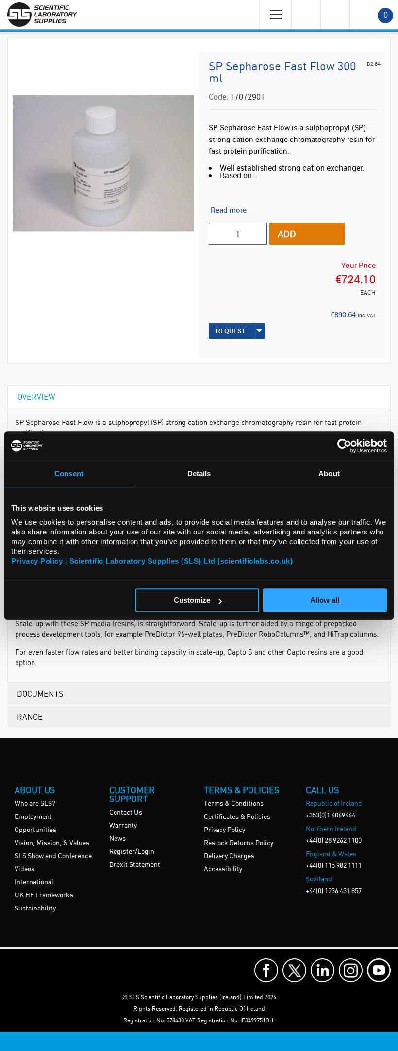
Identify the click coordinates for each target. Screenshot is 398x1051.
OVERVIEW (36, 397)
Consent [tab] (68, 474)
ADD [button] (287, 234)
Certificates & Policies (237, 817)
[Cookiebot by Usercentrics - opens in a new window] (344, 446)
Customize (192, 600)
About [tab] (329, 474)
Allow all (324, 600)
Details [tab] (199, 474)
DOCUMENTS (40, 694)
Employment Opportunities (35, 823)
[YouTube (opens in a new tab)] (379, 970)
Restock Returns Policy (238, 843)
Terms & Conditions (234, 803)
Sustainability (35, 908)
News (117, 838)
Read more (229, 210)
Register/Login (131, 851)
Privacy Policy (224, 830)
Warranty (123, 825)
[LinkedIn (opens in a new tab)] (322, 970)
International (34, 882)
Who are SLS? (35, 803)
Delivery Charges (229, 856)
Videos (24, 869)
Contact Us (125, 812)
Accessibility (223, 869)
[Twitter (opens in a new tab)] (294, 970)
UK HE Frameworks (44, 895)
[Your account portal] (305, 14)
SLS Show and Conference (53, 856)
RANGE (30, 716)
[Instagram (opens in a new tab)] (351, 970)
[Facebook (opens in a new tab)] (266, 970)
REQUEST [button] (231, 330)
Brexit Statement (134, 865)
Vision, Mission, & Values (52, 843)
